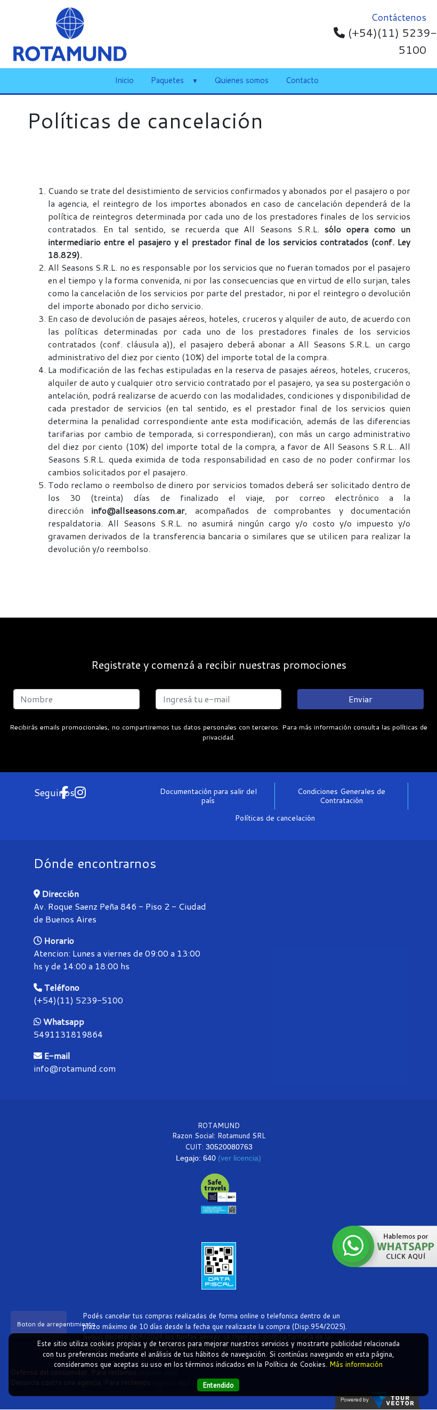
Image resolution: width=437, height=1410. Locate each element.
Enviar (361, 699)
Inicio (124, 80)
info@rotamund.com (75, 1068)
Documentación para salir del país (208, 796)
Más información (356, 1364)
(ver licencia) (239, 1158)
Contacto (302, 80)
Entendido (218, 1385)
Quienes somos (241, 80)
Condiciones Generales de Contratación (341, 796)
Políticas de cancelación (275, 818)
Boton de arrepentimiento (42, 1323)
